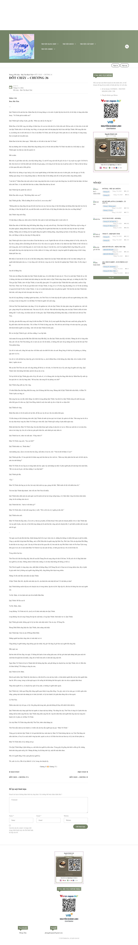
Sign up (124, 65)
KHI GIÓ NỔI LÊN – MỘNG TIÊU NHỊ (113, 247)
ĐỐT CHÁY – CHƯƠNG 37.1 (19, 777)
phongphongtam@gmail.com (54, 933)
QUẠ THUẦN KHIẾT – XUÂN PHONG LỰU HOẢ (115, 262)
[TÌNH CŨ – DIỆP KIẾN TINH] (96, 235)
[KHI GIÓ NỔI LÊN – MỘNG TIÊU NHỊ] (96, 248)
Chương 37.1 (53, 766)
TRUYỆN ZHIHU (47, 49)
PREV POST (82, 772)
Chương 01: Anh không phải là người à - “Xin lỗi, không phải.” (110, 267)
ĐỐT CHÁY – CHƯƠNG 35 (79, 777)
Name (11, 816)
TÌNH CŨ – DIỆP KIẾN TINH (111, 234)
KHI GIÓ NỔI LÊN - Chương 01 (109, 250)
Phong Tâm (22, 933)
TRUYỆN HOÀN (68, 44)
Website (66, 816)
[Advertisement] (64, 15)
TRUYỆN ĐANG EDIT (48, 44)
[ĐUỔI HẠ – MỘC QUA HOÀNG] (96, 191)
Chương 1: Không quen (109, 206)
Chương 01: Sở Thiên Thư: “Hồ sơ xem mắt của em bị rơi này (110, 221)
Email (38, 816)
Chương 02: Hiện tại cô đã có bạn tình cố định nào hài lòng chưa (110, 226)
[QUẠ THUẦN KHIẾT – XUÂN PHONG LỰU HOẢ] (96, 263)
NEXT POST (15, 772)
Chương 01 (106, 191)
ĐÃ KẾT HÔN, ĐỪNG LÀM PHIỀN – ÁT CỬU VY (114, 202)
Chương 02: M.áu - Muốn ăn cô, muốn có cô (110, 271)
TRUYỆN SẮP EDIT (87, 44)
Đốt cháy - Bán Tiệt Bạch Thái (23, 75)
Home (11, 75)
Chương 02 (106, 195)
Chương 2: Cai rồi (108, 210)
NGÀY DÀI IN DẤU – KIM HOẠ (111, 218)
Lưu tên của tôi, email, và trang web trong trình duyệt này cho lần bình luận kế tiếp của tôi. (21, 830)
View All (111, 277)
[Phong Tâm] (21, 46)
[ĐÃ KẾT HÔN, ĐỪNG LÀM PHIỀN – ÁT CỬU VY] (96, 203)
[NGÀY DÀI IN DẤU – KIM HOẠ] (96, 219)
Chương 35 (43, 766)
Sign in (115, 65)
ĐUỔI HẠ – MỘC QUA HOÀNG (111, 189)
